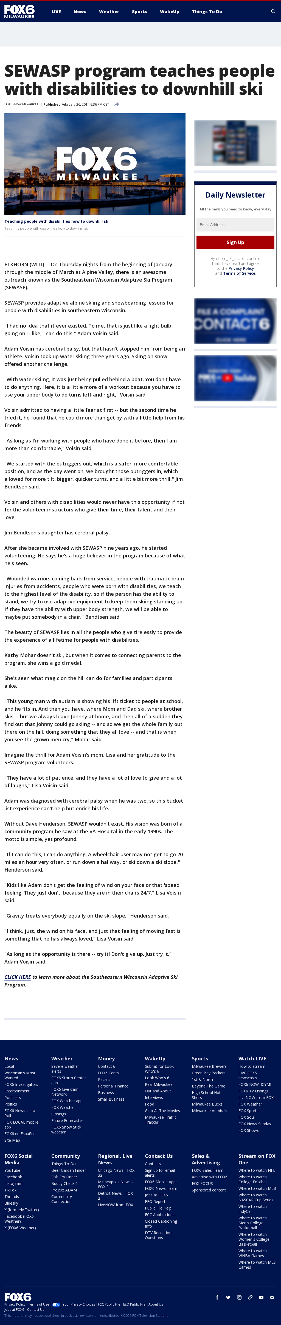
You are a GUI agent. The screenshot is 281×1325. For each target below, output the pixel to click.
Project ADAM (64, 1190)
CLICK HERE (17, 977)
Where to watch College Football (252, 1179)
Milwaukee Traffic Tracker (160, 1120)
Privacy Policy (241, 268)
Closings (58, 1113)
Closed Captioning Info (161, 1224)
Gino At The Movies (162, 1110)
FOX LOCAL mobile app (21, 1124)
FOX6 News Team (161, 1188)
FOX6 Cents (108, 1072)
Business (106, 1092)
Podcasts (12, 1097)
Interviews (154, 1097)
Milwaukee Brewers (209, 1066)
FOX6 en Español (19, 1133)
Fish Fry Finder (64, 1176)
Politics (10, 1104)
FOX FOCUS (202, 1183)
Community (65, 1156)
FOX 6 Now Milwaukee (21, 104)
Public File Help (158, 1208)
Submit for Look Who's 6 (159, 1069)
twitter (228, 1297)
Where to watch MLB (257, 1188)
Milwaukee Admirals (209, 1110)
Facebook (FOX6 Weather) (19, 1219)
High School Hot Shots (206, 1095)
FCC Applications (160, 1214)
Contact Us (159, 1156)
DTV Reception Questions (158, 1235)
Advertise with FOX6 (209, 1176)
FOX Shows (248, 1130)
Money (106, 1058)
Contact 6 (106, 1066)
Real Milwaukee (159, 1084)
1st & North (202, 1079)
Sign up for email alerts (160, 1173)
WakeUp (155, 1058)
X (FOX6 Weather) (20, 1227)
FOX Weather (63, 1107)
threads (250, 1297)
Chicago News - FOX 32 (116, 1173)
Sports (200, 1058)
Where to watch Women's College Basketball (253, 1239)
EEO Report (155, 1201)
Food (149, 1104)
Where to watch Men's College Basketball (252, 1222)
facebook (217, 1297)
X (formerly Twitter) (21, 1209)
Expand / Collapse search (273, 11)
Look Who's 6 (157, 1077)
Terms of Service (239, 273)
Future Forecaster (67, 1120)
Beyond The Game (208, 1086)
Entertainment (17, 1090)
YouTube (12, 1170)
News (11, 1058)
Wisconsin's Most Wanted (19, 1075)
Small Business (111, 1099)
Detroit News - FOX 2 (115, 1196)
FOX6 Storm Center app (68, 1080)
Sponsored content (209, 1190)
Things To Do (63, 1163)
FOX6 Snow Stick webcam (66, 1129)
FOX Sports (248, 1110)
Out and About (158, 1090)
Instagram (13, 1183)
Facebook (13, 1176)
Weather (62, 1058)
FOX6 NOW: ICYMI (254, 1084)
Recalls (104, 1079)
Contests (153, 1163)
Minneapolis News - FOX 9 (115, 1184)
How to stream (251, 1066)
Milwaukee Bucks (207, 1104)
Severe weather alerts (65, 1069)
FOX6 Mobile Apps (161, 1181)
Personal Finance (113, 1086)
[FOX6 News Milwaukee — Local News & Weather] (22, 11)
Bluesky (11, 1203)
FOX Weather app (67, 1100)
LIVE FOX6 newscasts (247, 1075)
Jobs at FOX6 (156, 1194)
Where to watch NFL (256, 1170)
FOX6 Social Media (18, 1159)
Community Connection (61, 1199)
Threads (11, 1196)
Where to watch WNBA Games (252, 1253)
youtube (261, 1297)
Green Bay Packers (209, 1072)
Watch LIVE (252, 1058)
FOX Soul (246, 1117)
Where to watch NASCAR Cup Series (255, 1197)
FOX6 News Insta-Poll (20, 1113)
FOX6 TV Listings (253, 1090)
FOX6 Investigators (21, 1084)
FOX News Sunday (254, 1123)
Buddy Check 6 (64, 1183)
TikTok (10, 1190)
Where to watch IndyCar (252, 1209)
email (272, 1297)
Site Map (12, 1140)
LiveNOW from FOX (256, 1097)
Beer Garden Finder (68, 1170)
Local (9, 1066)
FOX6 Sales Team (207, 1170)
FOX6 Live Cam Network (64, 1092)
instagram (239, 1297)
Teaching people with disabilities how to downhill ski (56, 221)
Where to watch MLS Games (257, 1265)
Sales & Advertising (206, 1159)
